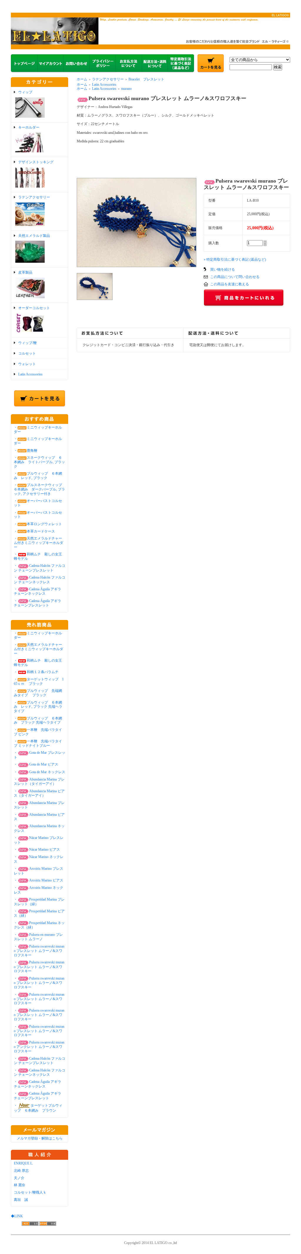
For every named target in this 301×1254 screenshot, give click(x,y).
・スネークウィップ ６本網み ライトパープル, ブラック (39, 462)
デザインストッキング (35, 162)
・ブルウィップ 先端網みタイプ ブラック (38, 693)
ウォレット (27, 364)
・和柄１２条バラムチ (36, 672)
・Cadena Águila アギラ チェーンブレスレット (37, 603)
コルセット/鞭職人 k (30, 1192)
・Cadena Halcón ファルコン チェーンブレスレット (39, 568)
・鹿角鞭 (25, 451)
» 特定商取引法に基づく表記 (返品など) (235, 259)
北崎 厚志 (21, 1171)
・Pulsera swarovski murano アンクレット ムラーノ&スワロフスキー (39, 1046)
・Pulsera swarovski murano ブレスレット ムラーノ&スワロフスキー (39, 950)
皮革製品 (25, 272)
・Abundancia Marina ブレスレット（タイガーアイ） (39, 781)
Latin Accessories (30, 374)
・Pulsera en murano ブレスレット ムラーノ (38, 937)
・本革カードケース (34, 531)
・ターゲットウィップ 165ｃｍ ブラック (39, 681)
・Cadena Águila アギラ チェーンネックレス (37, 591)
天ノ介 (19, 1178)
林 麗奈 (19, 1185)
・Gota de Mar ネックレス (39, 772)
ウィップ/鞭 (27, 343)
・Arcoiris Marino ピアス (38, 880)
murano (126, 89)
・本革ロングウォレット (38, 524)
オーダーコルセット (34, 308)
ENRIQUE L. (23, 1163)
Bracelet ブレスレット (146, 79)
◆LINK (17, 1216)
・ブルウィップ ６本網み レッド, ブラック (38, 475)
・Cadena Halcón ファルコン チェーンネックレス (39, 1072)
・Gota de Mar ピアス (36, 764)
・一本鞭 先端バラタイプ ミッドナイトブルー (38, 743)
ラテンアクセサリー (34, 197)
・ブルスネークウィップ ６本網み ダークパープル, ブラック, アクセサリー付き (40, 489)
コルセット (27, 353)
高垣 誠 (21, 1200)
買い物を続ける (222, 269)
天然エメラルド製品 (34, 236)
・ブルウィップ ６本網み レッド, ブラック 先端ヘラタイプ (38, 706)
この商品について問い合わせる (235, 277)
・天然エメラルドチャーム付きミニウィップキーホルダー (38, 542)
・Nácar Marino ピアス (37, 849)
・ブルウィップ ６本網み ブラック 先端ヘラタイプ (38, 720)
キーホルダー (28, 127)
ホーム (82, 79)
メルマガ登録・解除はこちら (40, 1138)
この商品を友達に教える (229, 284)
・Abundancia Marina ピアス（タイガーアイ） (39, 793)
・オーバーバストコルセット (38, 514)
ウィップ (25, 92)
